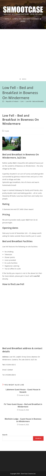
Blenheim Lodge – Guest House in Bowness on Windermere (23, 420)
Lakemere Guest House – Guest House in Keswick (23, 390)
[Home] (3, 101)
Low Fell (36, 276)
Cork (7, 131)
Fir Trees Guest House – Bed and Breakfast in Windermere (23, 405)
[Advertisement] (23, 52)
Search (4, 435)
